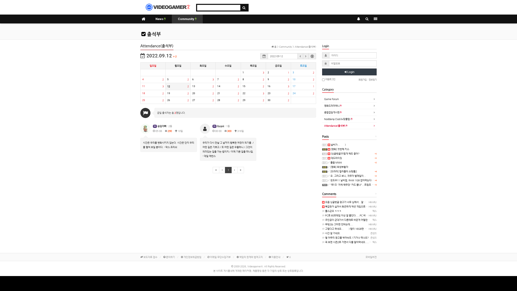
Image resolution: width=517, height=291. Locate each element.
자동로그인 (330, 79)
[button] (300, 56)
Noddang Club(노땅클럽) (337, 119)
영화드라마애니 (332, 105)
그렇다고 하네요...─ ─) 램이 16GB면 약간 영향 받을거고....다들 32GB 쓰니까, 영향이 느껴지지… (375, 228)
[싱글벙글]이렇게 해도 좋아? (344, 153)
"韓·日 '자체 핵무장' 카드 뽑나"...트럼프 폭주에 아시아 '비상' (361, 184)
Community (186, 19)
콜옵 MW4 (336, 162)
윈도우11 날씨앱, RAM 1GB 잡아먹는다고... (353, 180)
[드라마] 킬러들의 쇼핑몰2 (343, 171)
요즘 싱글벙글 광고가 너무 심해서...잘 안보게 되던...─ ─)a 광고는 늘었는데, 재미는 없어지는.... (374, 202)
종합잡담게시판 (332, 112)
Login (350, 72)
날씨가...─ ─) (338, 144)
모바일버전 (371, 257)
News (160, 19)
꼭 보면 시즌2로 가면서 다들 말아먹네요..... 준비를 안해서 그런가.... (359, 242)
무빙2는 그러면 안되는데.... (339, 224)
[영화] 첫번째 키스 (339, 149)
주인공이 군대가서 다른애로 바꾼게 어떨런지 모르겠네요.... (355, 219)
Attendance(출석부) (335, 125)
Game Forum (331, 99)
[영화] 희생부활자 (339, 167)
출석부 (153, 34)
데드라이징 (336, 158)
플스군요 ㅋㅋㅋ (333, 211)
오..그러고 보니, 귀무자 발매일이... (348, 175)
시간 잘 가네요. (332, 233)
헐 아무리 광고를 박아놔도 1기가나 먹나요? (347, 237)
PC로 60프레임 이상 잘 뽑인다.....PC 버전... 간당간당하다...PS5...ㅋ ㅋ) (362, 215)
